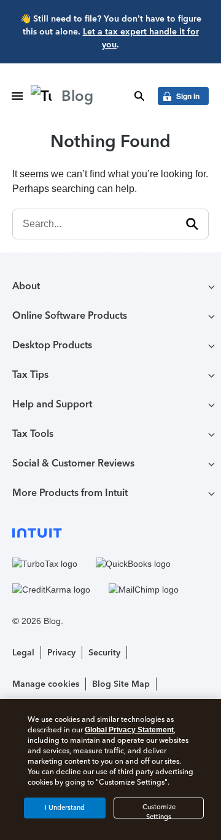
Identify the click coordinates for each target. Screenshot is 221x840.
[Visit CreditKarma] (51, 589)
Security (104, 652)
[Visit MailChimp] (144, 589)
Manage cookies (45, 684)
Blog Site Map (121, 684)
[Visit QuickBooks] (133, 564)
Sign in (188, 96)
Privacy (61, 652)
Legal (23, 652)
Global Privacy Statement (129, 730)
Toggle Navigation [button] (17, 96)
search (139, 96)
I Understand (65, 808)
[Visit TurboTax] (44, 564)
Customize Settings (159, 810)
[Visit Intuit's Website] (110, 532)
